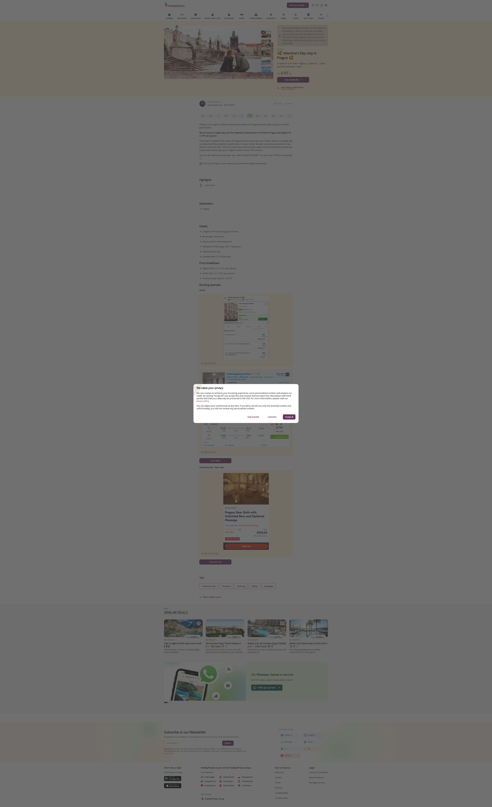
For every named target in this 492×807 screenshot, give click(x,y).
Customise (272, 417)
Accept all (289, 417)
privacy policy (203, 401)
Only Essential (253, 417)
